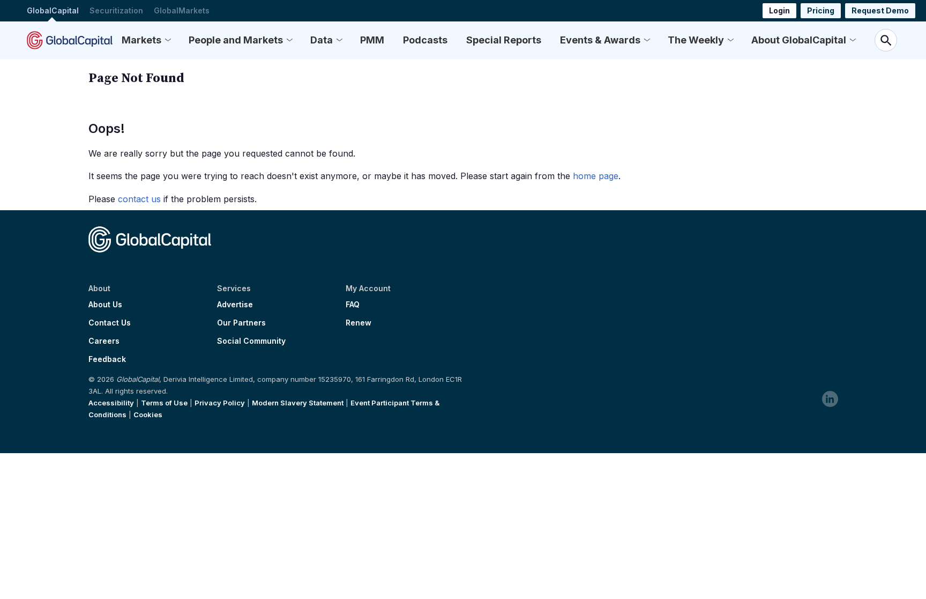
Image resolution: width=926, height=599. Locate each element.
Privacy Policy (220, 402)
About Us (105, 304)
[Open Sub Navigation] (167, 40)
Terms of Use (164, 402)
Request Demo (880, 10)
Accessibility (111, 402)
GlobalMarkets (182, 10)
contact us (139, 199)
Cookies (147, 414)
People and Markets (236, 40)
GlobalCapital (53, 10)
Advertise (235, 304)
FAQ (353, 304)
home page (595, 176)
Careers (104, 341)
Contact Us (109, 323)
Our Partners (241, 323)
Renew (358, 323)
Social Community (251, 341)
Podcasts (425, 40)
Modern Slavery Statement (297, 402)
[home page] (70, 40)
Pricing (820, 10)
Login (779, 10)
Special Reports (503, 40)
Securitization (116, 10)
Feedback (107, 359)
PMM (372, 40)
